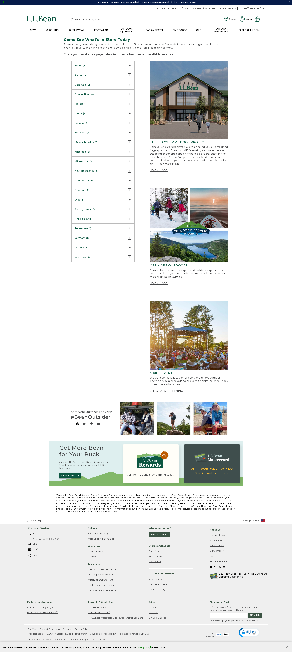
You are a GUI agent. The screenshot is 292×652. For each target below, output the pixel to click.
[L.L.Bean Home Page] (42, 19)
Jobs (212, 556)
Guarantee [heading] (94, 546)
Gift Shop (153, 607)
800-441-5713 (39, 533)
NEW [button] (33, 30)
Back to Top (36, 520)
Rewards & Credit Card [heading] (101, 602)
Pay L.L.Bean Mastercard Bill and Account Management (115, 618)
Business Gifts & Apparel (204, 8)
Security (67, 629)
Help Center (39, 555)
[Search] (72, 19)
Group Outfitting (157, 589)
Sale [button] (198, 30)
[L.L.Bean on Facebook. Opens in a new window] (77, 424)
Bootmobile (155, 561)
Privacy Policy (250, 620)
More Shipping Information (101, 539)
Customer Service (165, 8)
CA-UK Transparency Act (59, 634)
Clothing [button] (52, 30)
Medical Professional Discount (103, 569)
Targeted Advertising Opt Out (134, 634)
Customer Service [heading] (38, 528)
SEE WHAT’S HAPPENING (166, 390)
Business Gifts (155, 579)
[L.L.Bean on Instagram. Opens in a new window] (84, 424)
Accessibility (110, 634)
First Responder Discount (100, 574)
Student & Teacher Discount (102, 585)
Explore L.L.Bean (218, 535)
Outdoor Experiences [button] (221, 30)
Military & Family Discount (100, 580)
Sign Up (255, 615)
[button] (249, 632)
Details (239, 610)
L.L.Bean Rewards (227, 8)
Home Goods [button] (179, 30)
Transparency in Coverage (87, 634)
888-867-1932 (52, 539)
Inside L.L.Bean (217, 545)
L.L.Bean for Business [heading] (161, 573)
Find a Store (155, 551)
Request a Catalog (219, 561)
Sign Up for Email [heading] (219, 602)
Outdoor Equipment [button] (126, 30)
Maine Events (155, 556)
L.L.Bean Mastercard (99, 612)
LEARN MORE (159, 170)
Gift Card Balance (157, 618)
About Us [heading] (215, 529)
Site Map (32, 629)
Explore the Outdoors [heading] (39, 602)
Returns (92, 556)
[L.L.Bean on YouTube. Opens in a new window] (98, 424)
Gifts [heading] (152, 602)
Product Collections (50, 629)
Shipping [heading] (93, 528)
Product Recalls (35, 634)
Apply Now (190, 2)
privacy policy (144, 647)
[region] (146, 2)
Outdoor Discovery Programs (41, 607)
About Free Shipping (98, 533)
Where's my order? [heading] (160, 528)
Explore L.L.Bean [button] (249, 30)
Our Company (217, 551)
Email (35, 549)
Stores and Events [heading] (159, 546)
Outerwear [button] (76, 30)
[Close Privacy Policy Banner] (287, 647)
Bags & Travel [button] (154, 30)
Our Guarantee (95, 551)
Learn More (236, 576)
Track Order (159, 534)
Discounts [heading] (94, 564)
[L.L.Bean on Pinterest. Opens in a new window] (91, 424)
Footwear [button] (101, 30)
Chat (35, 544)
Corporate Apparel (158, 584)
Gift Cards (184, 8)
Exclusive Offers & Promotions (102, 590)
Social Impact (216, 540)
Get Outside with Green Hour (42, 612)
